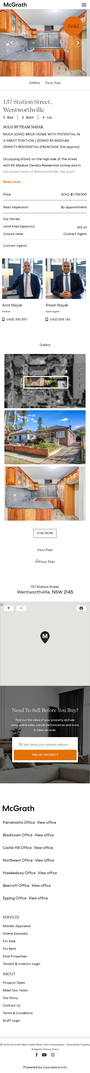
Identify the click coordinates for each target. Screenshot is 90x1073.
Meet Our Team (15, 990)
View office (46, 823)
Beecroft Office (16, 886)
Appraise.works (55, 1067)
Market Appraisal (17, 926)
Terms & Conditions (18, 1013)
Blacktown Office (17, 835)
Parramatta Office (19, 823)
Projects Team (14, 983)
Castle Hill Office (17, 848)
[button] (84, 5)
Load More (45, 533)
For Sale (9, 941)
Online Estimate (15, 934)
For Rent (9, 949)
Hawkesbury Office (19, 873)
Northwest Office (18, 861)
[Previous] (12, 43)
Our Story (10, 998)
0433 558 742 (60, 320)
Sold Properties (15, 956)
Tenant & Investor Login (21, 964)
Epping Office (14, 898)
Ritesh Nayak (57, 306)
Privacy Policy (51, 1049)
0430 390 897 (16, 320)
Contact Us (11, 1006)
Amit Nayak (12, 306)
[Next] (77, 43)
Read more (11, 182)
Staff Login (11, 1021)
